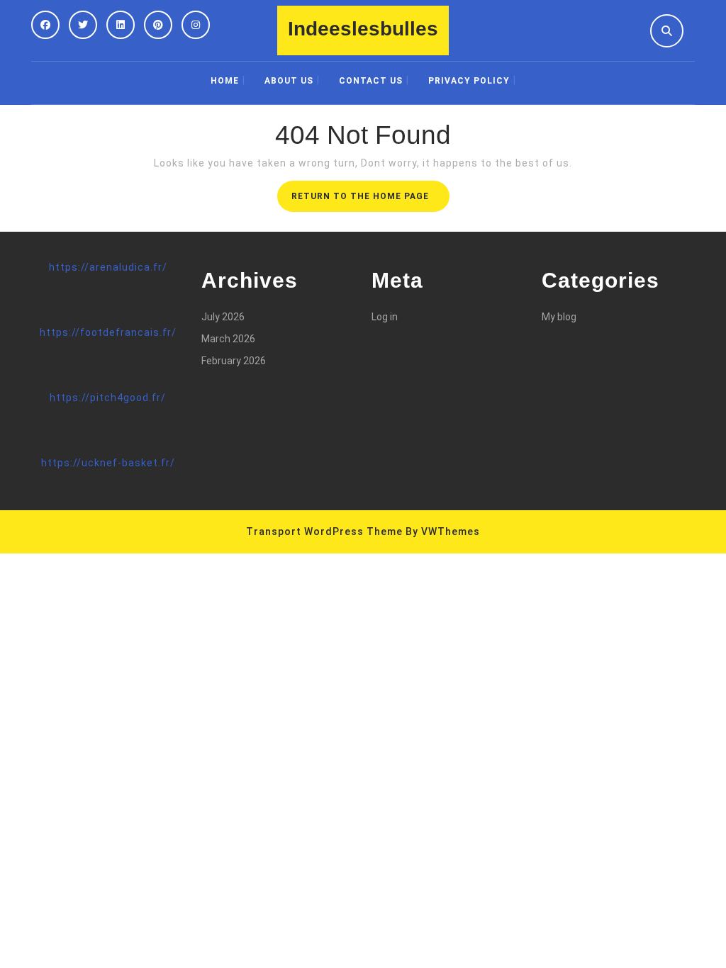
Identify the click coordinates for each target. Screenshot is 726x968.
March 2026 (228, 338)
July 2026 (223, 316)
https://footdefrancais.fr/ (108, 332)
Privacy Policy (469, 81)
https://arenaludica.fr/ (108, 267)
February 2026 (233, 360)
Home (225, 81)
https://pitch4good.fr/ (108, 397)
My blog (559, 316)
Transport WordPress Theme (324, 531)
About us (288, 81)
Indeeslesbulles (363, 29)
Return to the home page (370, 200)
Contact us (371, 81)
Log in (385, 316)
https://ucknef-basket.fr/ (108, 462)
